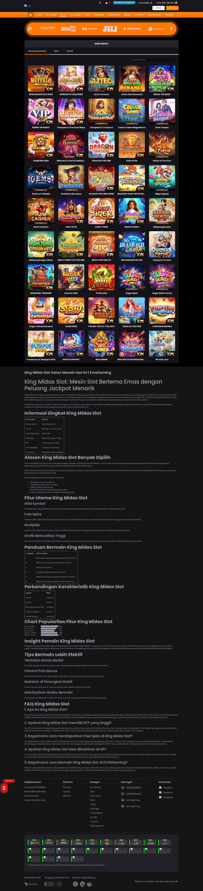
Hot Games (51, 15)
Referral (67, 795)
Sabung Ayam (154, 15)
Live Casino (75, 15)
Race (87, 15)
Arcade (127, 15)
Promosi (169, 15)
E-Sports (139, 15)
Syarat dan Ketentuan (35, 800)
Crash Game (114, 15)
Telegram (167, 787)
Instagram (168, 797)
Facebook (167, 792)
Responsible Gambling (35, 791)
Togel (39, 15)
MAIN (163, 244)
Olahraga (99, 15)
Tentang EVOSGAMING (35, 787)
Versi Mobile (144, 2)
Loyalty (66, 791)
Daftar (172, 8)
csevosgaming (133, 800)
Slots (63, 15)
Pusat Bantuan (31, 795)
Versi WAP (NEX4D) (165, 2)
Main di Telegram (125, 2)
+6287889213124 (133, 794)
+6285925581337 (133, 787)
